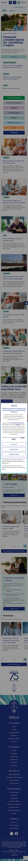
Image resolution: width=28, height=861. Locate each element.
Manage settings (14, 454)
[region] (14, 430)
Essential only (14, 449)
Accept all (14, 444)
